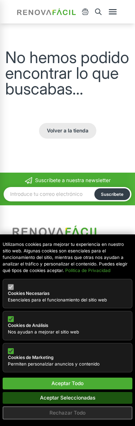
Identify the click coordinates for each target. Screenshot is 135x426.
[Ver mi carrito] (85, 12)
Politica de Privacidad (87, 270)
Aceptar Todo (67, 383)
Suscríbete (112, 194)
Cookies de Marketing (30, 357)
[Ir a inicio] (46, 11)
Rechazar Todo (67, 413)
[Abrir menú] (112, 12)
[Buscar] (98, 12)
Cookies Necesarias (28, 293)
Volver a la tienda (67, 131)
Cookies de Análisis (28, 325)
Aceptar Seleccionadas (67, 398)
